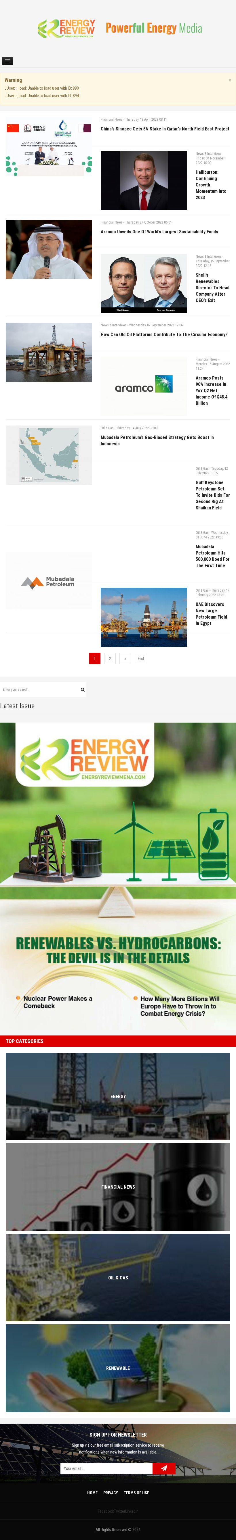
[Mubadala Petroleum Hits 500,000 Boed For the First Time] (49, 581)
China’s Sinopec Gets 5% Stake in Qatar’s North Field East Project (165, 129)
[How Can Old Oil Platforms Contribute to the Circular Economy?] (49, 352)
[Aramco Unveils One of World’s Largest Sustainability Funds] (49, 249)
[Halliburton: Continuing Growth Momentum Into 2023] (144, 180)
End (141, 658)
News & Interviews (209, 154)
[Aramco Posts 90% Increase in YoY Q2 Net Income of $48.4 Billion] (144, 386)
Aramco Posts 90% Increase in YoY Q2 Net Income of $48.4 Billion (211, 390)
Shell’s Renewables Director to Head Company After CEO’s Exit (212, 287)
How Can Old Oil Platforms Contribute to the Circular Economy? (164, 334)
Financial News (112, 120)
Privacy (110, 1493)
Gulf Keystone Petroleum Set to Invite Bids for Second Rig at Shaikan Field (213, 495)
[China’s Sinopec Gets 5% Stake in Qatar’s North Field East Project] (49, 146)
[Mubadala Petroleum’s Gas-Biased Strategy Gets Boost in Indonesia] (49, 455)
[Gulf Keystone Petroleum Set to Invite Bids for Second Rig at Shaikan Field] (144, 509)
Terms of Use (136, 1493)
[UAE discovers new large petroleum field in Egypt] (144, 617)
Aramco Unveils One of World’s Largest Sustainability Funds (159, 231)
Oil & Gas (107, 428)
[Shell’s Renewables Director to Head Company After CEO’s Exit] (144, 283)
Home (92, 1493)
